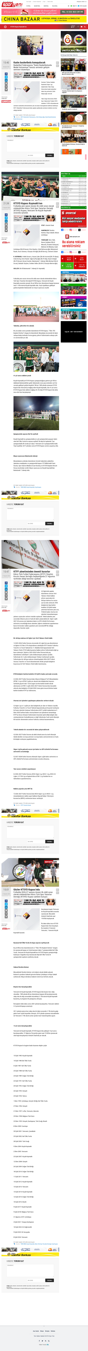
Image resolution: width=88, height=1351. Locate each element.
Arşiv (44, 1)
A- (57, 66)
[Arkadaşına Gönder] (6, 83)
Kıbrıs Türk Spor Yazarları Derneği (43, 1244)
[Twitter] (6, 77)
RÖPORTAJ (66, 310)
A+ (57, 63)
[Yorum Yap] (6, 89)
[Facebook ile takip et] (39, 1341)
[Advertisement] (28, 1301)
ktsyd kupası (38, 487)
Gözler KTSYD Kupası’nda (18, 27)
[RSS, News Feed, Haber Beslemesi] (45, 1341)
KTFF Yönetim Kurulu (26, 805)
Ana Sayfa (28, 1)
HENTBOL (65, 272)
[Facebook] (6, 74)
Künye (42, 1331)
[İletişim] (81, 26)
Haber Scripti (42, 1344)
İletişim (47, 1331)
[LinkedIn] (6, 80)
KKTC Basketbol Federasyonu (28, 117)
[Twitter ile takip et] (42, 1341)
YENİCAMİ (23, 487)
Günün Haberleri (37, 1)
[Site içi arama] (84, 26)
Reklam (53, 1331)
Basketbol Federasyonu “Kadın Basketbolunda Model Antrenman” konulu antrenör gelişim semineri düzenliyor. (32, 67)
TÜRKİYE (65, 285)
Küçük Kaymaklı (30, 487)
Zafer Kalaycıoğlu (40, 117)
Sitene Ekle (50, 1)
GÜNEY (64, 297)
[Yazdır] (6, 86)
